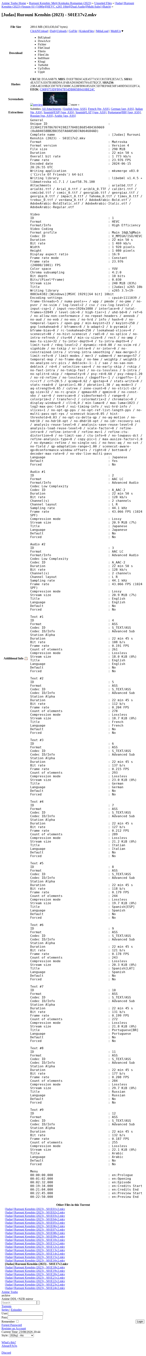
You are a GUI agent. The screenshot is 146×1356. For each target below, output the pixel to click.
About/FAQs (9, 1345)
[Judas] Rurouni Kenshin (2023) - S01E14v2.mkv (35, 1253)
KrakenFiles (86, 31)
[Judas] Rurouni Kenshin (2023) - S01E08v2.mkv (35, 1233)
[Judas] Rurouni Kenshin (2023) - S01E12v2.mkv (35, 1246)
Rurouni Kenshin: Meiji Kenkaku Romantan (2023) (60, 3)
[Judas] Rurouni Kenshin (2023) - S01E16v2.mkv (35, 1260)
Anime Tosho (10, 1292)
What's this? (9, 1342)
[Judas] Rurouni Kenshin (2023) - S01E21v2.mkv (35, 1277)
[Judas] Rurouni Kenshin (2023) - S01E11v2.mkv (35, 1243)
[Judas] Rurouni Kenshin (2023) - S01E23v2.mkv (35, 1284)
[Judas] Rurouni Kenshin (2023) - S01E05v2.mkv (35, 1222)
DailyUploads (58, 31)
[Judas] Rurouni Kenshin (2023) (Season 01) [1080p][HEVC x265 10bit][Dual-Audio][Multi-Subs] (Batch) (68, 5)
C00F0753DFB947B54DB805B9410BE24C (67, 89)
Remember (8, 1321)
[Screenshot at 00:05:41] (55, 104)
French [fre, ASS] (98, 108)
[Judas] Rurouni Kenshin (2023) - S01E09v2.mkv (35, 1236)
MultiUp (116, 31)
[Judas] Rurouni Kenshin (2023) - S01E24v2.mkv (35, 1288)
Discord (6, 1352)
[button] (69, 104)
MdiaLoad (102, 31)
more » (75, 104)
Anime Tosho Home (14, 3)
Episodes (16, 1309)
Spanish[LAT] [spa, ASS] (90, 112)
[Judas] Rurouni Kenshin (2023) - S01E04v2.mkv (35, 1219)
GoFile (73, 31)
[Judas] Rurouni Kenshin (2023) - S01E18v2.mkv (35, 1267)
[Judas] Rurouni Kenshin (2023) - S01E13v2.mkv (35, 1250)
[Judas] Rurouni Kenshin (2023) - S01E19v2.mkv (35, 1270)
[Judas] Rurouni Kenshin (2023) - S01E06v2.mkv (35, 1226)
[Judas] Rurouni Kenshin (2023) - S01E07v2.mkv (35, 1229)
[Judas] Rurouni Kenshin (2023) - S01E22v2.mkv (35, 1281)
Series (5, 1309)
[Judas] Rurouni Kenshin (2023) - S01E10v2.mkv (35, 1240)
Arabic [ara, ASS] (65, 115)
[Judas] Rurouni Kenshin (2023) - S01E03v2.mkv (35, 1215)
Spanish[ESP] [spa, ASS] (59, 112)
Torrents (6, 1306)
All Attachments (51, 108)
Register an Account (14, 1328)
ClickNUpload (39, 31)
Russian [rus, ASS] (41, 115)
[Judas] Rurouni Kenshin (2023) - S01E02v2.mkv (35, 1212)
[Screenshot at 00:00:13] (36, 104)
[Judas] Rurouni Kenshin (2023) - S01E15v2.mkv (35, 1257)
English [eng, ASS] (74, 108)
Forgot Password (12, 1325)
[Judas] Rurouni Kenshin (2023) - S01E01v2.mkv (35, 1209)
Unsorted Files (103, 3)
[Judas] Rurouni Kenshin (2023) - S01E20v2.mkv (35, 1274)
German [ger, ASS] (122, 108)
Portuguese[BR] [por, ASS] (124, 112)
